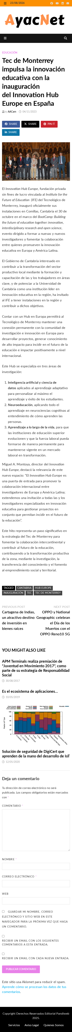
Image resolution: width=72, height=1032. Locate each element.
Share (13, 124)
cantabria (24, 588)
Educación (9, 53)
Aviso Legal (32, 1025)
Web (5, 894)
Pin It (51, 124)
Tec (29, 593)
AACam (12, 112)
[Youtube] (58, 3)
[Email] (68, 3)
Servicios (14, 1025)
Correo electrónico (19, 876)
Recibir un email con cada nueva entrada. (35, 958)
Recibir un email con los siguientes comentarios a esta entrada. (30, 943)
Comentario (12, 806)
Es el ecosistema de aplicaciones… (30, 691)
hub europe (43, 588)
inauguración (13, 593)
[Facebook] (52, 3)
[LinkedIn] (63, 3)
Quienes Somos (54, 1025)
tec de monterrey (48, 593)
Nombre (9, 859)
